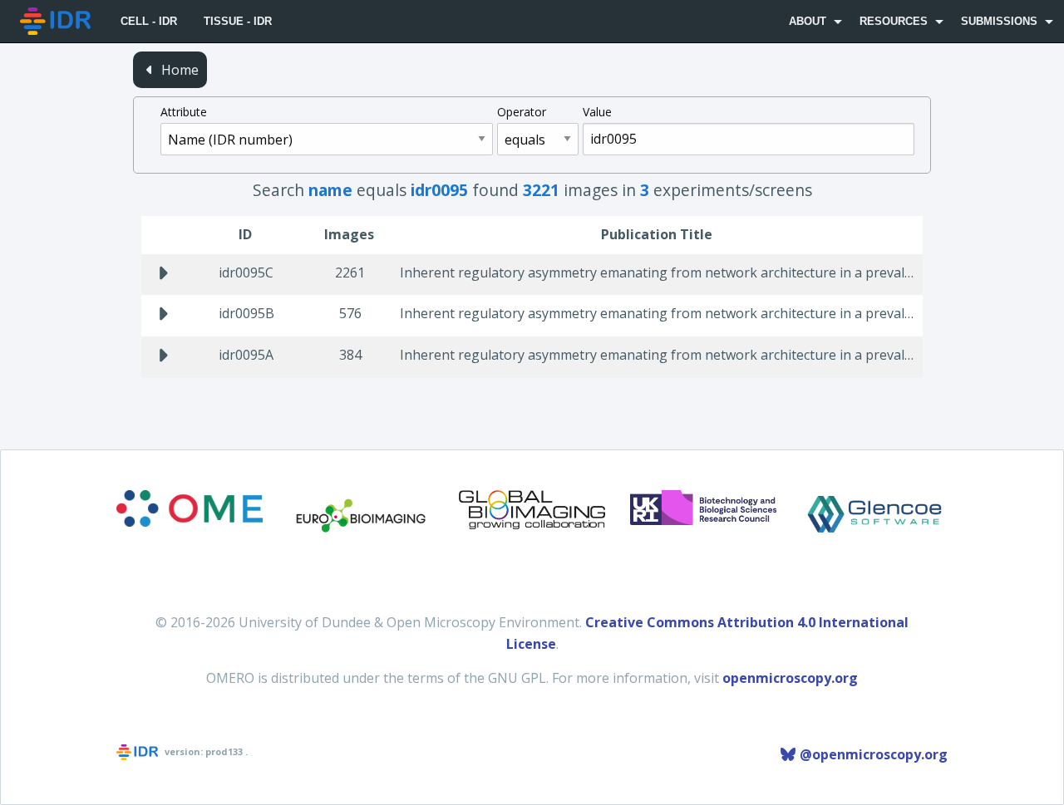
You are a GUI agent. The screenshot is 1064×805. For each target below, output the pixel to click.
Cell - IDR (149, 21)
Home (178, 70)
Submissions (999, 21)
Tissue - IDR (238, 21)
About (807, 21)
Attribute (183, 112)
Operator (521, 112)
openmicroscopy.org (790, 678)
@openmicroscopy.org (872, 754)
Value (597, 112)
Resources (894, 21)
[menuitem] (57, 21)
